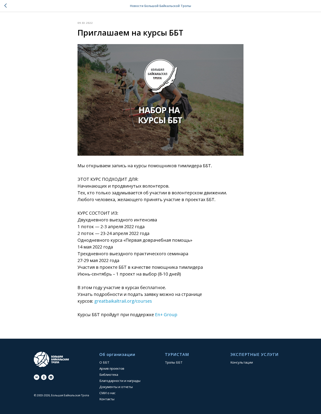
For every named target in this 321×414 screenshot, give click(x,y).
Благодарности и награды (119, 380)
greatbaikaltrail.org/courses (123, 301)
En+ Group (166, 314)
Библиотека (108, 374)
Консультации (241, 362)
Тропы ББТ (174, 362)
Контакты (106, 399)
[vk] (36, 377)
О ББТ (104, 362)
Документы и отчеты (116, 387)
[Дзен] (51, 377)
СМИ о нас (107, 393)
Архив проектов (111, 368)
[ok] (44, 377)
